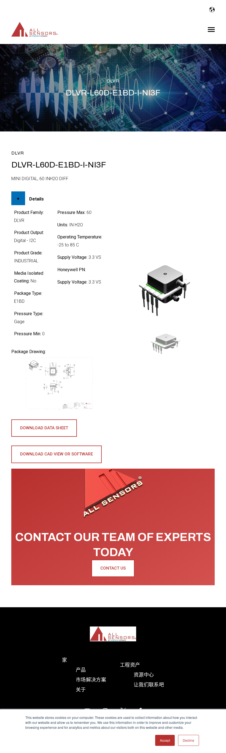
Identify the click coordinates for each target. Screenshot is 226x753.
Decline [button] (188, 740)
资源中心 (144, 675)
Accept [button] (165, 740)
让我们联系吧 (149, 685)
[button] (166, 343)
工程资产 (130, 665)
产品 (81, 670)
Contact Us (113, 568)
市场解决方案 (91, 680)
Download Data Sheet (44, 427)
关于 (81, 689)
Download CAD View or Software (56, 454)
